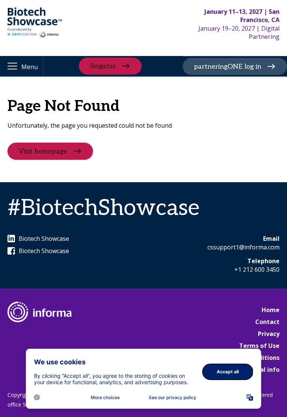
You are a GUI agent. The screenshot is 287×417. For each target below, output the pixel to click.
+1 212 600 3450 (257, 269)
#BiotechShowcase (103, 208)
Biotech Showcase (44, 238)
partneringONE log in (227, 67)
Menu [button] (29, 67)
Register (103, 66)
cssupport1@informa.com (243, 247)
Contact (267, 322)
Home (271, 310)
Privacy (269, 334)
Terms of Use (259, 346)
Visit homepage (43, 151)
